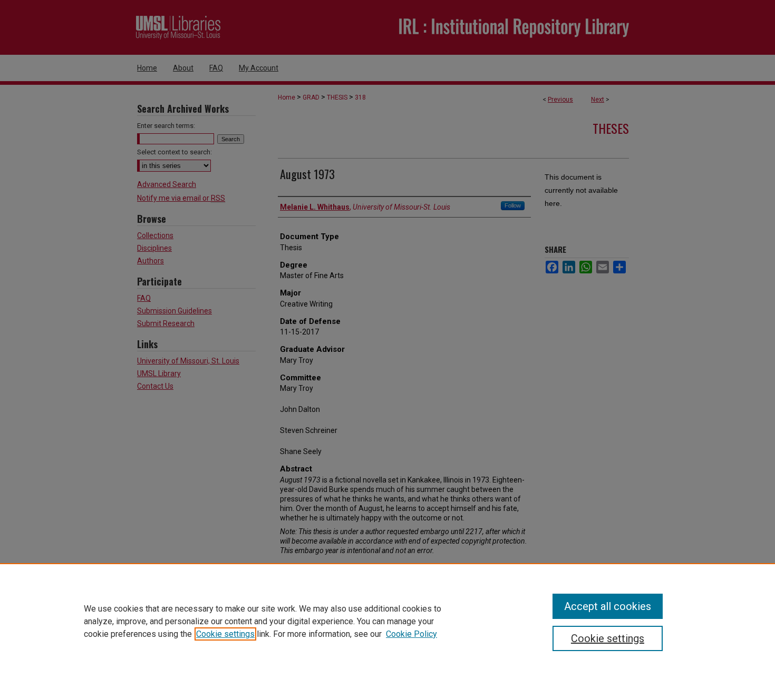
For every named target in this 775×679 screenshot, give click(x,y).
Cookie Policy (411, 634)
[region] (387, 621)
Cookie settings (225, 634)
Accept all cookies (607, 606)
